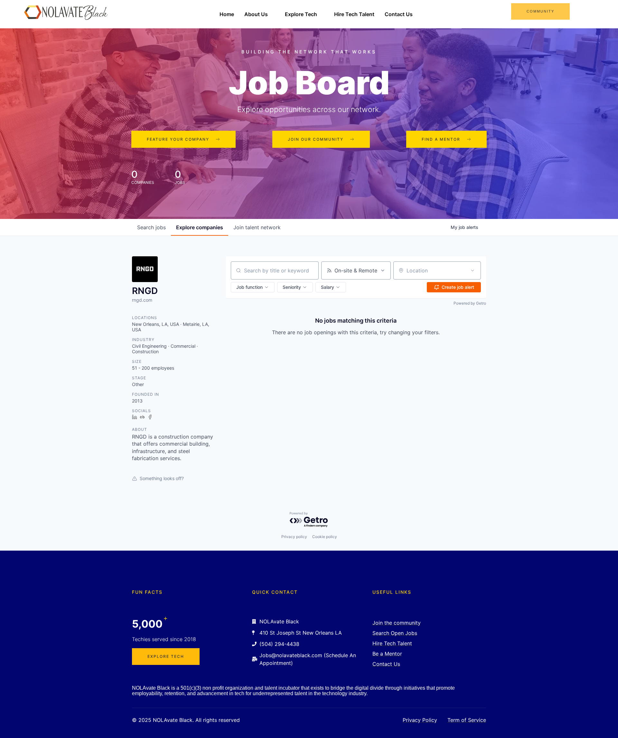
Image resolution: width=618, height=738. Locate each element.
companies (199, 227)
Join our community (315, 139)
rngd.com (142, 300)
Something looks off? (162, 478)
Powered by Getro (470, 303)
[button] (253, 287)
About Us (256, 14)
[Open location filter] (472, 270)
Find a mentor (441, 139)
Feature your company (178, 139)
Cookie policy (324, 536)
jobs (151, 227)
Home (227, 14)
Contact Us (399, 14)
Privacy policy (294, 536)
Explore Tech (301, 14)
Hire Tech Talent (354, 14)
